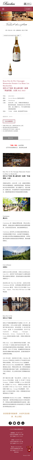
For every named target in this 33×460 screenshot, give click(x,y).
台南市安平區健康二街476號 (16, 434)
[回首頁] (9, 3)
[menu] (3, 9)
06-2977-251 (19, 439)
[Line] (14, 423)
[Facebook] (10, 423)
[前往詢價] (27, 3)
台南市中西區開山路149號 (16, 448)
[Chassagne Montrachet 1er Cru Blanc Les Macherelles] (16, 48)
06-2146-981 (19, 446)
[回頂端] (30, 457)
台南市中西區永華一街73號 (16, 441)
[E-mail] (18, 423)
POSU (29, 455)
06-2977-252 (19, 432)
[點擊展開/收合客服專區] (29, 450)
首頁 (6, 30)
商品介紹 (10, 30)
